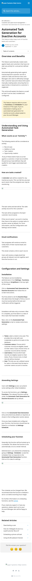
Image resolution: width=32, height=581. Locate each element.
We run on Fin (16, 576)
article (16, 501)
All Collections (6, 21)
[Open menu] (28, 3)
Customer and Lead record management (13, 22)
